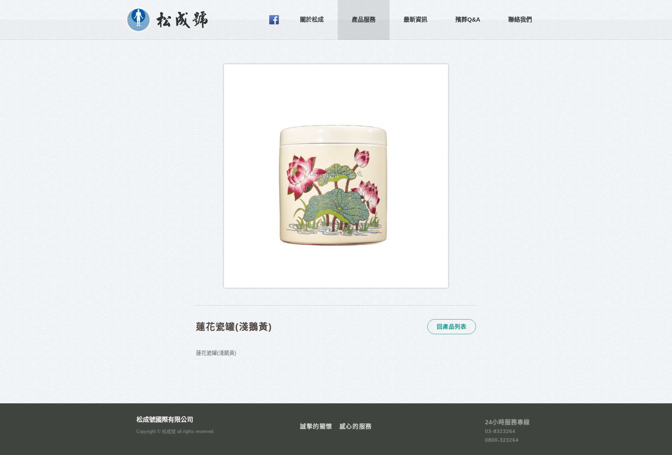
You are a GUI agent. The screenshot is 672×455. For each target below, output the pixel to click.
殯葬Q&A (467, 19)
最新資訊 (415, 19)
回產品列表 (452, 327)
